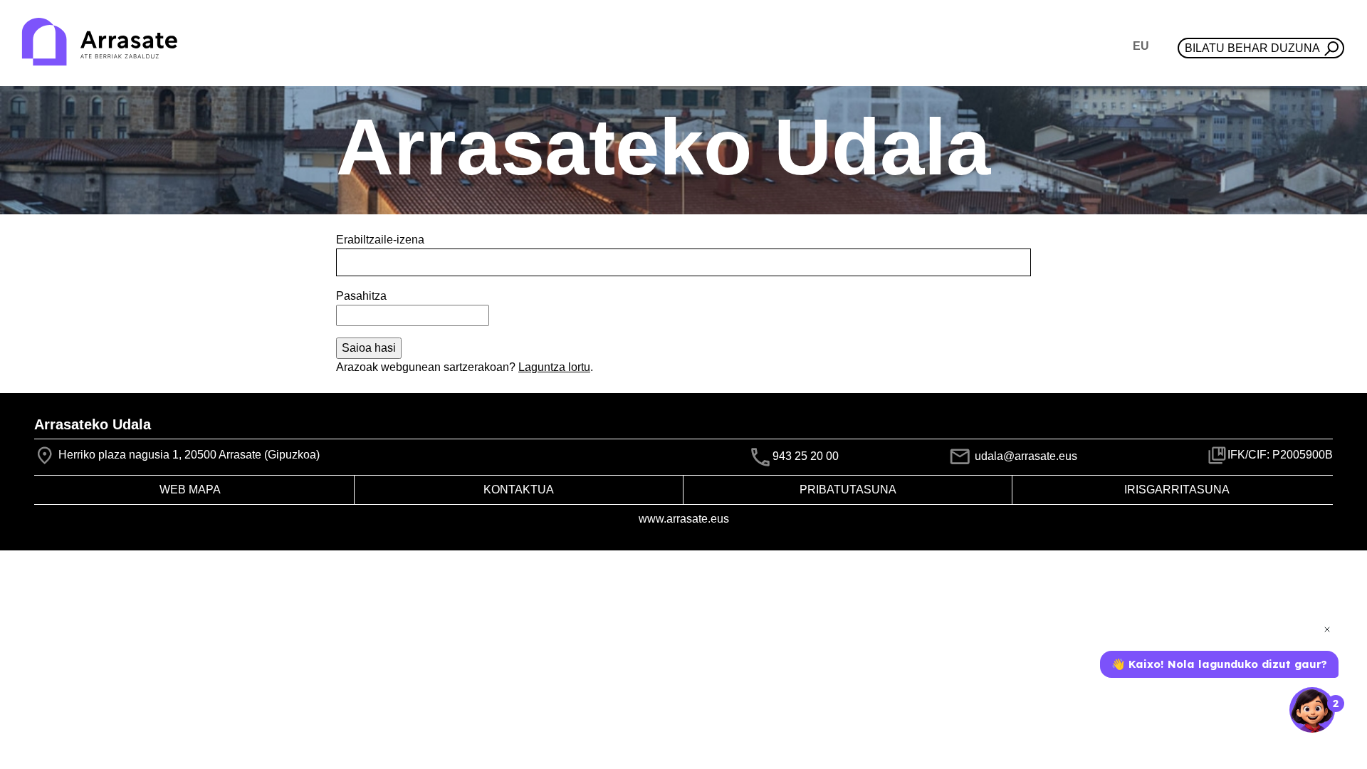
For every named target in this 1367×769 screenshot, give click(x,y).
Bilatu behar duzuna (1252, 48)
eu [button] (1141, 46)
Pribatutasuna (848, 489)
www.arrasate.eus (684, 519)
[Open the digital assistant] (1312, 710)
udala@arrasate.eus (1024, 456)
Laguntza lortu (554, 367)
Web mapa (190, 489)
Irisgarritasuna (1177, 489)
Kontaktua (518, 489)
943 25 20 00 (805, 456)
